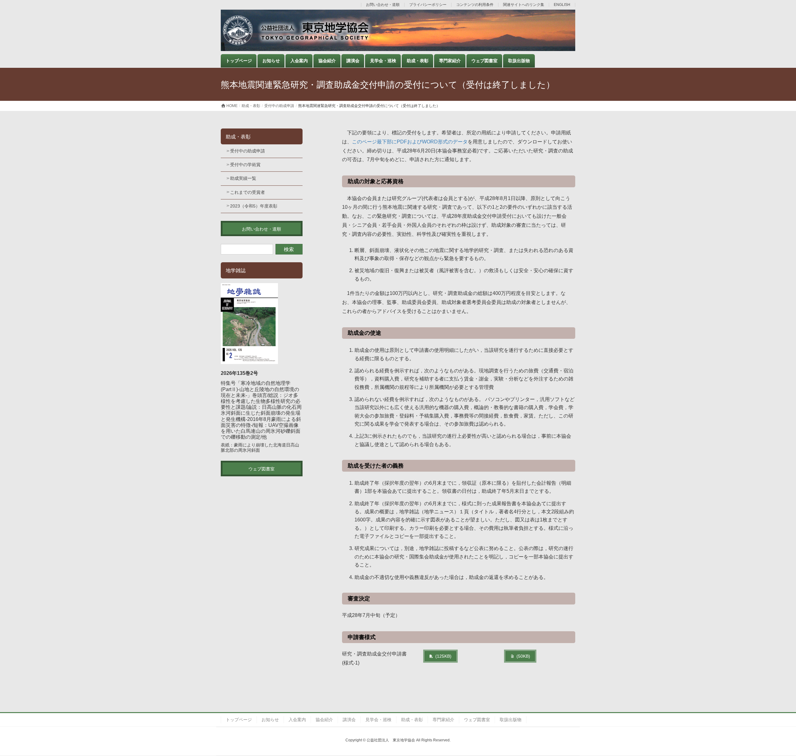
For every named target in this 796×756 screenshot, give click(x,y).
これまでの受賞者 (247, 192)
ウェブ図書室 (477, 719)
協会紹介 (324, 719)
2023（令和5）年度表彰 (253, 205)
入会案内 (297, 719)
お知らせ (270, 719)
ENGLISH (562, 5)
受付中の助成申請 (247, 150)
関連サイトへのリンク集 (523, 5)
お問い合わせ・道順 (383, 5)
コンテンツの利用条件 (474, 5)
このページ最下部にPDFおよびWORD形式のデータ (410, 141)
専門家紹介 (443, 719)
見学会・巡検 (378, 719)
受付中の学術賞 (245, 164)
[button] (440, 656)
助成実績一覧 (243, 178)
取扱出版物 (510, 719)
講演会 (349, 719)
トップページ (239, 719)
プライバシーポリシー (428, 5)
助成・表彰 (238, 136)
